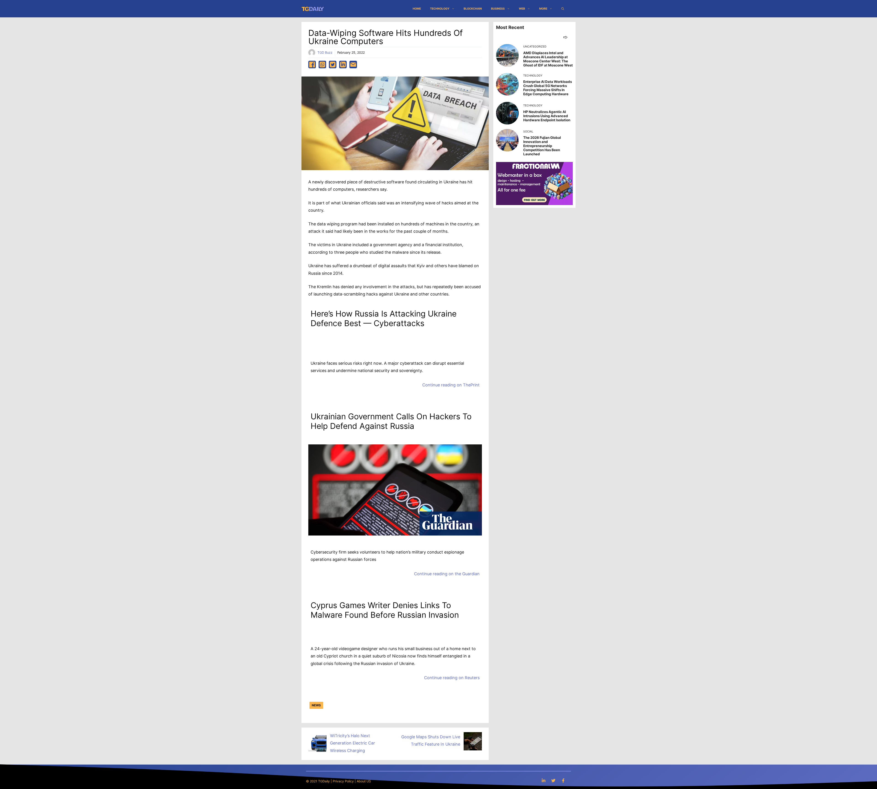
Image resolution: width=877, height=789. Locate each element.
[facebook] (312, 64)
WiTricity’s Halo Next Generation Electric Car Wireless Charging (352, 743)
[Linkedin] (544, 780)
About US (364, 781)
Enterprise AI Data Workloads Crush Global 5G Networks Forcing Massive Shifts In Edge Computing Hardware (547, 87)
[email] (353, 64)
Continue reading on (451, 385)
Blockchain (473, 8)
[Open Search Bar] (563, 9)
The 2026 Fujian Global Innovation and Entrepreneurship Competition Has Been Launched (542, 145)
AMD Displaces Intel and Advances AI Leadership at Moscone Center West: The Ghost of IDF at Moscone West (548, 59)
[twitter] (332, 64)
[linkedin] (343, 64)
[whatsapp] (322, 64)
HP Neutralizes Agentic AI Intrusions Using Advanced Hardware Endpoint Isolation (546, 116)
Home (417, 8)
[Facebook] (563, 780)
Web (522, 8)
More (543, 8)
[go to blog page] (565, 37)
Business (498, 8)
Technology (439, 8)
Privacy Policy (343, 781)
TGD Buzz (325, 52)
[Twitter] (553, 780)
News (316, 705)
